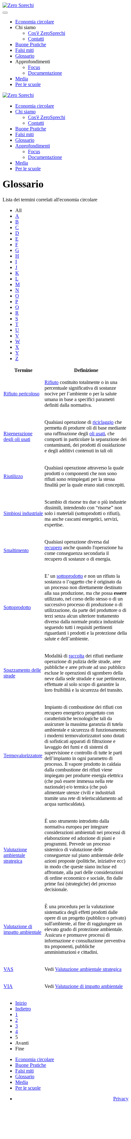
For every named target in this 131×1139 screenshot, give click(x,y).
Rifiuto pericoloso (21, 393)
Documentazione (45, 73)
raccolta (76, 655)
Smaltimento (16, 550)
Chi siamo (25, 111)
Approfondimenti (32, 145)
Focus (34, 67)
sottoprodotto (70, 576)
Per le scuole (28, 84)
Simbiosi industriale (23, 513)
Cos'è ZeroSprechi (46, 33)
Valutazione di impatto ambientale (22, 929)
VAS (8, 969)
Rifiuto (52, 382)
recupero (53, 547)
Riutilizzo (13, 476)
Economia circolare (34, 21)
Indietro (23, 1008)
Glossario (24, 56)
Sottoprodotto (17, 607)
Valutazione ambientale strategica (15, 855)
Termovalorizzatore (22, 755)
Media (21, 78)
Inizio (21, 1003)
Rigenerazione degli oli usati (17, 436)
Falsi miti (24, 50)
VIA (8, 986)
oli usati (97, 433)
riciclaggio (103, 422)
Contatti (36, 38)
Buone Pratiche (30, 44)
